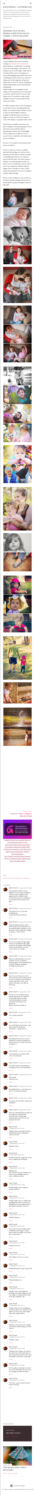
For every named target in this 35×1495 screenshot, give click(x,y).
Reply (11, 904)
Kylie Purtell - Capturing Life (17, 7)
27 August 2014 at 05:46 (25, 908)
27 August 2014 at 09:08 (25, 939)
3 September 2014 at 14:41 (17, 1288)
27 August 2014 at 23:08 (25, 1098)
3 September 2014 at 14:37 (17, 1128)
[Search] (31, 3)
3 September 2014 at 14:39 (17, 1198)
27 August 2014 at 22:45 (24, 1074)
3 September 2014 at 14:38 (17, 1168)
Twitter (21, 814)
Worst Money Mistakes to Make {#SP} (17, 847)
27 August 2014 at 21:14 (24, 1063)
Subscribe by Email (26, 816)
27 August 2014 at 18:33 (24, 1051)
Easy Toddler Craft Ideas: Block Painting (17, 856)
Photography (26, 878)
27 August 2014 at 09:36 (25, 956)
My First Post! (13, 1433)
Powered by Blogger (19, 1485)
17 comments (14, 1436)
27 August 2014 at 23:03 (25, 1086)
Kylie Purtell (13, 888)
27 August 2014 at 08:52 (25, 922)
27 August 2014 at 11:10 (24, 992)
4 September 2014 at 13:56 (17, 1365)
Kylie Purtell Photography (14, 878)
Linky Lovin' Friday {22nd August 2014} (17, 845)
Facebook (14, 814)
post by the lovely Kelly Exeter (18, 64)
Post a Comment (13, 1473)
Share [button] (4, 875)
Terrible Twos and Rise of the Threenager (17, 849)
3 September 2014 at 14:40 (17, 1254)
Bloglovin (28, 814)
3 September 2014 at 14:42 (17, 1305)
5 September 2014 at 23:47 (17, 1380)
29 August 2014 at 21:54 (24, 1110)
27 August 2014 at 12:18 (24, 1022)
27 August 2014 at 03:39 (25, 888)
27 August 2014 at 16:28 (24, 1036)
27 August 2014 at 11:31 (24, 1012)
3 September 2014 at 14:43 (17, 1348)
